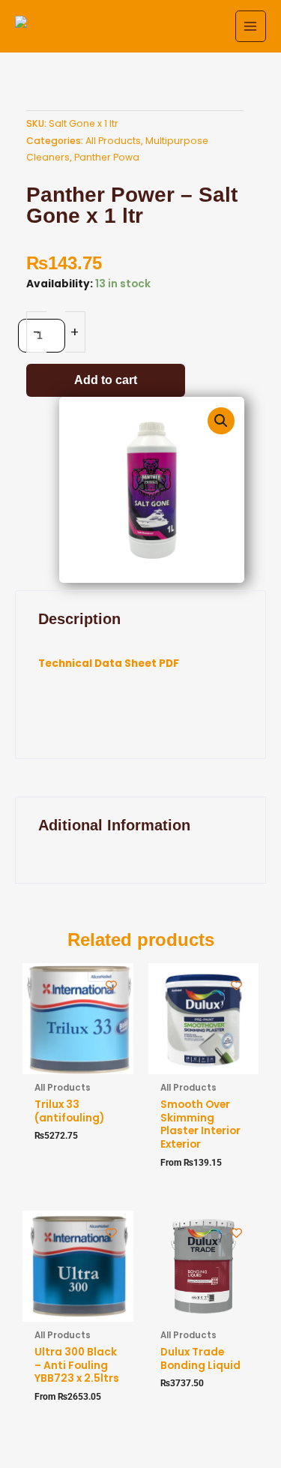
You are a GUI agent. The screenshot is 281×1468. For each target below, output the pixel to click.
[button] (221, 420)
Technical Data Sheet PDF (108, 663)
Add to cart (105, 380)
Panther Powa (106, 157)
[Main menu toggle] (250, 26)
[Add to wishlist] (111, 985)
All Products (113, 140)
